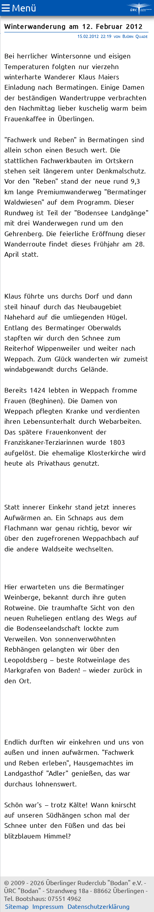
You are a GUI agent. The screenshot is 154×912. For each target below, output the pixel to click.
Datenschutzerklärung (99, 906)
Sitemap (16, 906)
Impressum (48, 906)
